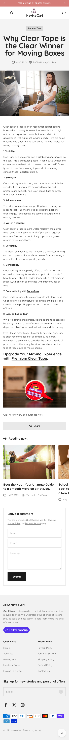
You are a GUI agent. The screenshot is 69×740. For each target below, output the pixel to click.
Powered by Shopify (32, 730)
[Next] (65, 3)
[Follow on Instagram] (22, 705)
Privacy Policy (14, 523)
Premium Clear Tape (29, 358)
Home (6, 647)
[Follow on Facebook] (5, 705)
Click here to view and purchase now (23, 414)
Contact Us (44, 670)
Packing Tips (34, 28)
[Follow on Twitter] (14, 705)
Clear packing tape (13, 126)
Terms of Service (33, 523)
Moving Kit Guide (12, 670)
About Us (8, 653)
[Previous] (4, 3)
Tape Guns (33, 291)
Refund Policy (45, 665)
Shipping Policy (46, 659)
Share (37, 425)
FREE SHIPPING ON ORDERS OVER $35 (34, 3)
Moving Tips (9, 659)
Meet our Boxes (11, 665)
